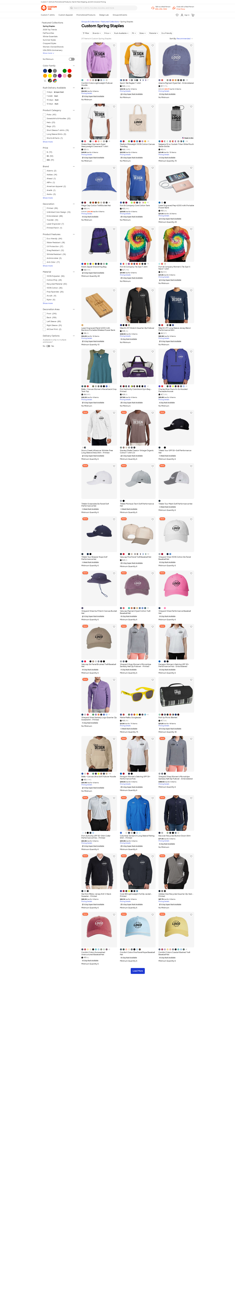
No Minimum (48, 59)
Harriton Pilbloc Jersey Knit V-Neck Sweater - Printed (96, 895)
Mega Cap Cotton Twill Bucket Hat (96, 205)
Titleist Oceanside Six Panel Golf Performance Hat (95, 505)
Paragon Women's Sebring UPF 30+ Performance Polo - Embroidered (174, 665)
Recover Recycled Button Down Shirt (175, 836)
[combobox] (103, 8)
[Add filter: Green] (65, 71)
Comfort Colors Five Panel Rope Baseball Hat (137, 953)
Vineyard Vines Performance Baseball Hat (175, 612)
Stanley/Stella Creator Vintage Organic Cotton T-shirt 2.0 (137, 451)
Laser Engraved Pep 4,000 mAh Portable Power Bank (176, 206)
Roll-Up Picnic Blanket (168, 717)
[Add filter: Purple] (60, 76)
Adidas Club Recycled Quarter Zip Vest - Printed (176, 895)
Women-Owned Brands (53, 47)
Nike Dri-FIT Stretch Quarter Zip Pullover (137, 328)
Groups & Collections (90, 22)
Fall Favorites (48, 33)
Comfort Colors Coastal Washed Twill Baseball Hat (174, 953)
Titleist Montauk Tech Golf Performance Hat (137, 505)
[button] (185, 9)
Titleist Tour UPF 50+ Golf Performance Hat (175, 451)
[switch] (72, 59)
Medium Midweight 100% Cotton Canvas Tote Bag (137, 145)
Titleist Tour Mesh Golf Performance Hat (175, 504)
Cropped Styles (49, 43)
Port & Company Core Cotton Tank (135, 205)
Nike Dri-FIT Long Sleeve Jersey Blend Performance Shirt (175, 329)
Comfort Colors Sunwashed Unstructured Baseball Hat (93, 953)
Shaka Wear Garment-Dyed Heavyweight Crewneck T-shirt (94, 145)
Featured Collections (110, 22)
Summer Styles (49, 40)
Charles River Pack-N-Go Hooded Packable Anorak (173, 390)
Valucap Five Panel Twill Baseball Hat (135, 557)
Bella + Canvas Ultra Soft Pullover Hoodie (98, 776)
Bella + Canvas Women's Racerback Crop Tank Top (99, 390)
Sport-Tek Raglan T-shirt (130, 83)
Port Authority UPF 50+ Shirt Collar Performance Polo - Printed (96, 837)
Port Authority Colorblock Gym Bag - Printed (136, 390)
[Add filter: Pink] (65, 76)
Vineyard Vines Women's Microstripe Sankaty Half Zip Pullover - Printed (135, 665)
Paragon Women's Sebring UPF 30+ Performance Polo (135, 777)
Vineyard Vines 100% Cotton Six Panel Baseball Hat (175, 558)
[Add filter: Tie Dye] (55, 81)
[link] (49, 8)
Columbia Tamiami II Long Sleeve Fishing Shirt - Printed (137, 837)
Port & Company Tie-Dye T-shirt (133, 267)
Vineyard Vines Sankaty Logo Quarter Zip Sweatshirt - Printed (99, 718)
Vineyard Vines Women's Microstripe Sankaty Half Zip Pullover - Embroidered (176, 777)
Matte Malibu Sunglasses (130, 717)
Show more (47, 53)
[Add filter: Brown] (69, 76)
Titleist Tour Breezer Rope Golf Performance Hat (94, 558)
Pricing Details (86, 93)
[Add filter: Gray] (55, 71)
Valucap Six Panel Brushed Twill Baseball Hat (98, 665)
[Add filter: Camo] (50, 81)
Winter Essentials (50, 36)
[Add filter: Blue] (45, 71)
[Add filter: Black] (50, 71)
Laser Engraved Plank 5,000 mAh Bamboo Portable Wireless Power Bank (98, 329)
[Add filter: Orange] (45, 76)
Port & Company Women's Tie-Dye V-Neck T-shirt (175, 268)
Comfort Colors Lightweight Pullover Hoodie (97, 84)
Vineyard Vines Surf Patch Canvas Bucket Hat (99, 612)
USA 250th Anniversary (52, 50)
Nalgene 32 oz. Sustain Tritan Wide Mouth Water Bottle (176, 145)
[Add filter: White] (60, 71)
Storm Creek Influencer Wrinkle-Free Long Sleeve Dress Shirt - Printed (97, 451)
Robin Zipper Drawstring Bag (93, 267)
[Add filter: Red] (69, 71)
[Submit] (71, 8)
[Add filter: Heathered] (55, 76)
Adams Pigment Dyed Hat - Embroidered (176, 83)
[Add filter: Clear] (45, 81)
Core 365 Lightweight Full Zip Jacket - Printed (136, 895)
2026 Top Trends (50, 30)
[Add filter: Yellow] (50, 76)
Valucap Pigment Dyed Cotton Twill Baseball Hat (135, 612)
